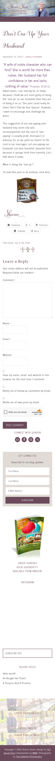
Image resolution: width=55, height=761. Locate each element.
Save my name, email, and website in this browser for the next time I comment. (26, 377)
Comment (9, 280)
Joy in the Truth (22, 243)
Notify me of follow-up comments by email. (27, 391)
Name (7, 323)
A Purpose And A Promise (17, 683)
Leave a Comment (33, 56)
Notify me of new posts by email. (21, 402)
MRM (35, 753)
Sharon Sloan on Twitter (27, 735)
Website (7, 355)
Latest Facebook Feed (27, 713)
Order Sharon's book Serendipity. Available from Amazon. (27, 567)
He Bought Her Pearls (14, 678)
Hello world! (9, 673)
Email (7, 339)
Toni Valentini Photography (29, 756)
